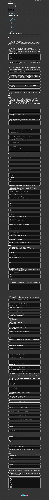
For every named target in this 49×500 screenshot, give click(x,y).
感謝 (10, 32)
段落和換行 (12, 21)
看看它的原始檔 (21, 33)
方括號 (17, 296)
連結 (11, 26)
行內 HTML (12, 18)
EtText (10, 41)
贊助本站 (26, 494)
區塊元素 (11, 20)
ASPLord (10, 1)
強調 (11, 27)
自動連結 (12, 31)
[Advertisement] (24, 497)
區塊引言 (12, 22)
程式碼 (11, 28)
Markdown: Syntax (12, 13)
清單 (11, 23)
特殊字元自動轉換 (13, 19)
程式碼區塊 (12, 24)
